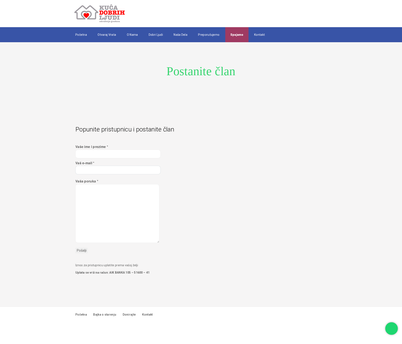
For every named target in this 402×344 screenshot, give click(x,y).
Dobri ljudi (156, 34)
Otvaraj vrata (107, 34)
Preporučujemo (208, 34)
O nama (132, 34)
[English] (278, 34)
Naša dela (180, 34)
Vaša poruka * (86, 181)
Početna (81, 34)
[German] (285, 34)
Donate (315, 13)
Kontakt (259, 34)
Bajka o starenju (104, 314)
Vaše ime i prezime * (91, 146)
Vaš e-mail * (84, 163)
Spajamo (237, 34)
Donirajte (129, 314)
